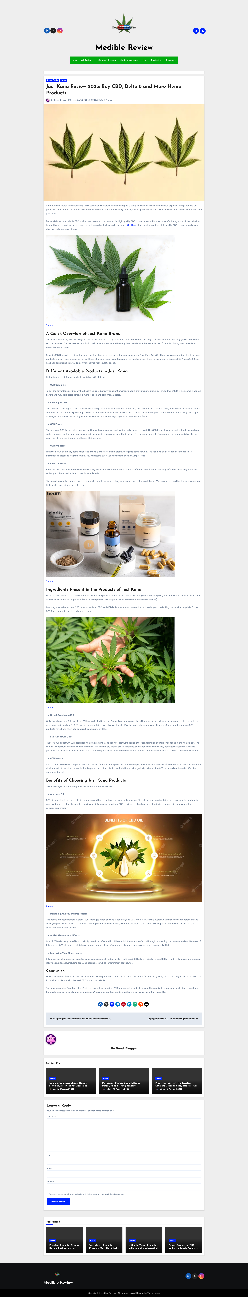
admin (56, 1089)
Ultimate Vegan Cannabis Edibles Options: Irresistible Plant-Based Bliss (144, 1248)
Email (49, 1168)
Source (49, 325)
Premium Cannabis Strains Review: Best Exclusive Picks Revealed (64, 1248)
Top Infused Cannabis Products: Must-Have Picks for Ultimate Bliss (103, 1248)
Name (49, 1155)
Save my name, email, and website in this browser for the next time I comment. (87, 1194)
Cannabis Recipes (107, 60)
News (144, 60)
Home (74, 60)
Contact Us (156, 60)
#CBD (93, 100)
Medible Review (124, 48)
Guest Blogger (60, 100)
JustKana (132, 225)
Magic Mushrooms (129, 60)
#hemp (109, 100)
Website (50, 1181)
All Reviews (87, 60)
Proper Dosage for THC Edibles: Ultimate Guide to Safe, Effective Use (183, 1248)
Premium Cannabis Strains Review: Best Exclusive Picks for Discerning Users (68, 1086)
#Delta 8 (101, 100)
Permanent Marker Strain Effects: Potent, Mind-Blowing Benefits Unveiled (121, 1086)
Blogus (140, 1293)
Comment (52, 1116)
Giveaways (171, 60)
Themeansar (153, 1293)
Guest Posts (52, 80)
